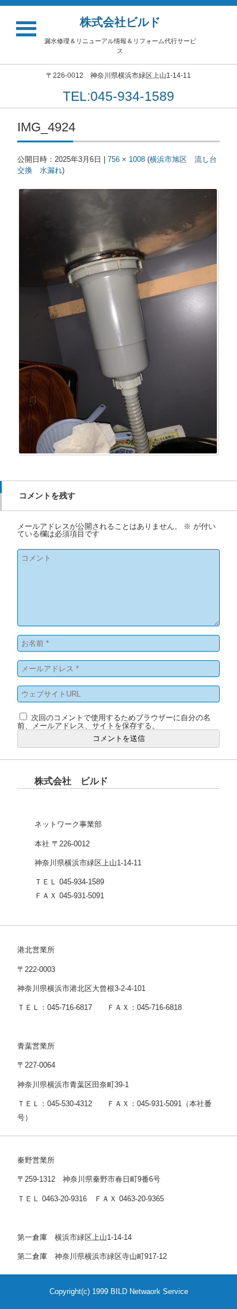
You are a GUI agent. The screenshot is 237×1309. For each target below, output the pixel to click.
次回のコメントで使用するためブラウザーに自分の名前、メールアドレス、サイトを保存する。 (114, 721)
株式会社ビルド (120, 22)
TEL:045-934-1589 (118, 96)
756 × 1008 (126, 159)
